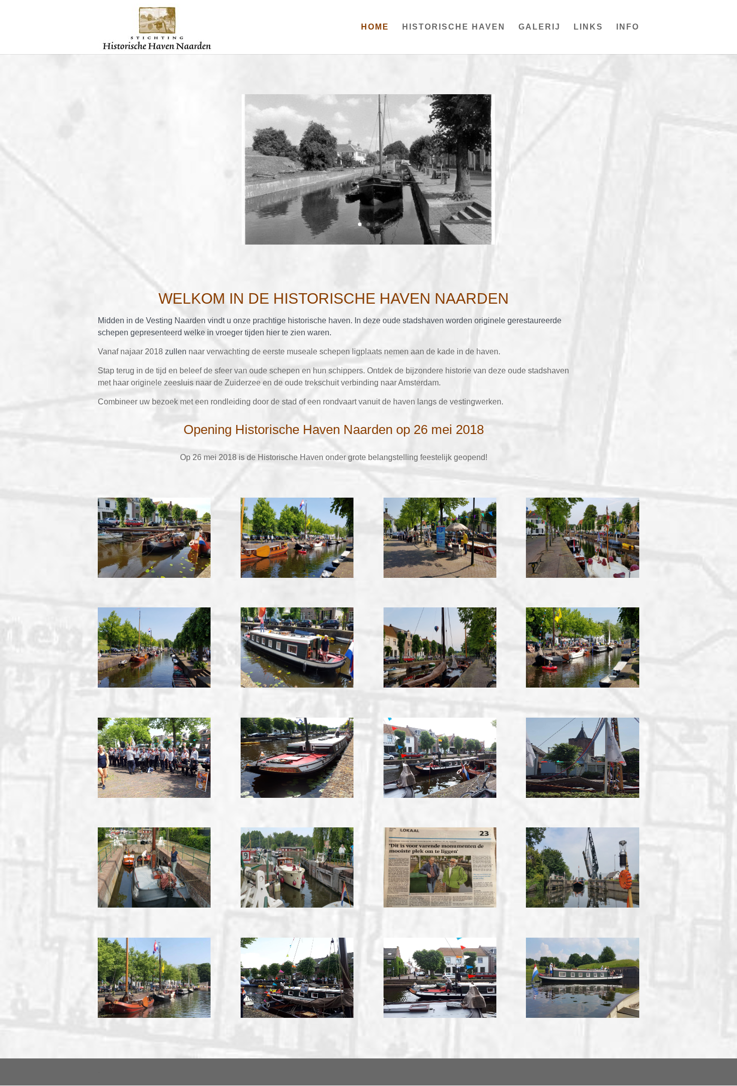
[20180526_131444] (297, 685)
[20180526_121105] (440, 575)
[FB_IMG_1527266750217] (582, 1015)
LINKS (588, 27)
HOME (375, 27)
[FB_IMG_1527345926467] (154, 1015)
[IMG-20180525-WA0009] (582, 905)
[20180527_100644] (154, 575)
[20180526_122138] (154, 685)
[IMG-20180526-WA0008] (440, 795)
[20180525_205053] (582, 575)
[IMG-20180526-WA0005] (297, 795)
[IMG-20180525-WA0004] (297, 905)
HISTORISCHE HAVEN (453, 27)
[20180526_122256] (582, 685)
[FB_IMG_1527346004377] (582, 795)
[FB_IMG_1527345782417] (440, 1015)
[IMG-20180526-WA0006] (154, 795)
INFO (627, 27)
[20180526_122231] (297, 575)
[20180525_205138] (440, 685)
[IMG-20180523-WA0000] (440, 905)
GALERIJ (539, 27)
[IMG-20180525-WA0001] (154, 905)
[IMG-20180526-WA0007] (297, 1015)
